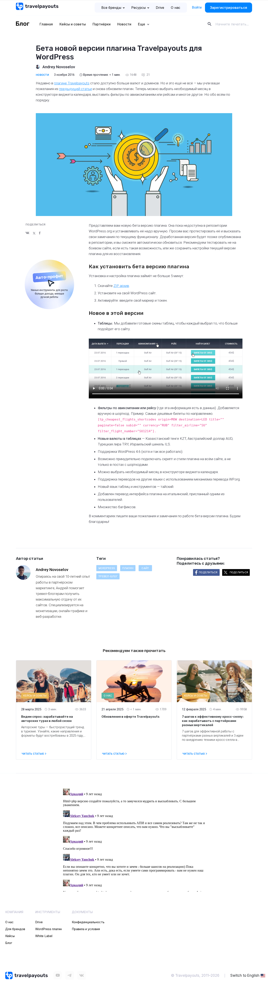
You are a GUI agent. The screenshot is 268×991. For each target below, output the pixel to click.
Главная (46, 24)
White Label (43, 936)
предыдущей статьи (75, 89)
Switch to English (244, 975)
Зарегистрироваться (228, 7)
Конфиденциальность (88, 922)
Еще (142, 24)
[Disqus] (134, 839)
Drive (160, 7)
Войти (197, 7)
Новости (124, 24)
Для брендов (15, 929)
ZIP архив (121, 286)
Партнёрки (102, 24)
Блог (8, 943)
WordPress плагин (48, 929)
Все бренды (111, 7)
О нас (175, 7)
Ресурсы (138, 7)
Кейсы (10, 936)
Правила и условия (86, 929)
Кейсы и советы (72, 24)
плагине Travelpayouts (71, 83)
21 (148, 75)
